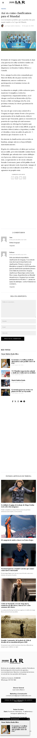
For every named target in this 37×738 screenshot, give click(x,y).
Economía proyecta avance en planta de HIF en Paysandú (22, 390)
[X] (17, 178)
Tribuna (3, 8)
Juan (10, 237)
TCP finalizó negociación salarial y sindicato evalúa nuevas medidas (23, 372)
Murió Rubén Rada (18, 380)
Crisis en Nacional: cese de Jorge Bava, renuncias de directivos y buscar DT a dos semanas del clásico (16, 605)
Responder (12, 245)
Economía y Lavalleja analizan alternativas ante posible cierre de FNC (23, 361)
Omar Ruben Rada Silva (9, 354)
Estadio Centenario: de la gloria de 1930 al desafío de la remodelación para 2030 (16, 641)
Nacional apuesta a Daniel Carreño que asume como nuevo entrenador (17, 569)
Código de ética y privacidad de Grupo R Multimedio (18, 700)
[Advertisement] (18, 203)
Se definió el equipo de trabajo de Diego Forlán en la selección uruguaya (17, 506)
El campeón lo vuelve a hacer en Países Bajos (17, 540)
